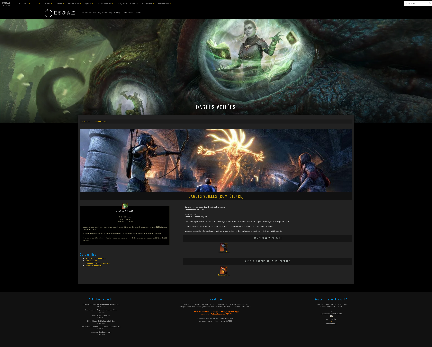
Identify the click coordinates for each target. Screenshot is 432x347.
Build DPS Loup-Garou (101, 315)
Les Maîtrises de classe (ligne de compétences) (100, 326)
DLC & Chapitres (105, 3)
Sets (37, 3)
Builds (47, 3)
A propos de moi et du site (331, 314)
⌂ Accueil (85, 121)
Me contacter (331, 319)
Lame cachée (223, 252)
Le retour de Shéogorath (101, 332)
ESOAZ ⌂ (8, 3)
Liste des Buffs (91, 261)
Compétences (23, 3)
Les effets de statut (93, 265)
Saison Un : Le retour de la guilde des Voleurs (100, 304)
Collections (73, 3)
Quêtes (88, 3)
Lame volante (223, 275)
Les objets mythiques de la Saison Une (101, 310)
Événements (163, 3)
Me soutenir (331, 324)
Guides (59, 3)
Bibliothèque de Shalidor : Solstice (101, 321)
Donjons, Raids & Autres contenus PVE (135, 3)
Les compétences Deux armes (97, 263)
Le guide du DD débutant (95, 258)
